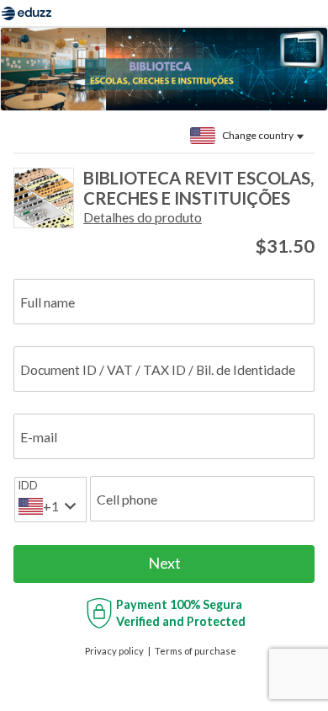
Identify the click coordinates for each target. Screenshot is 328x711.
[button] (142, 217)
